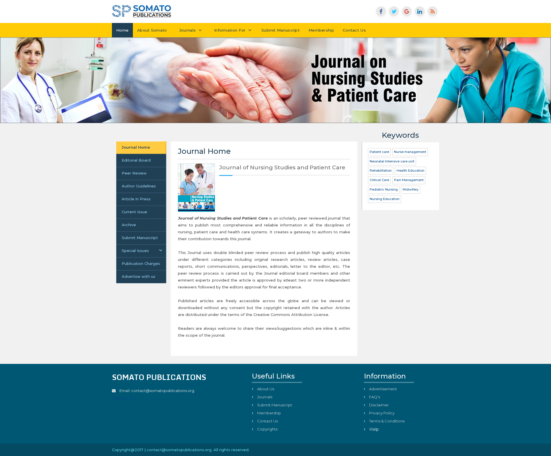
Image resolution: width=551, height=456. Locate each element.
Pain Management (409, 180)
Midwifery (410, 189)
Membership (321, 30)
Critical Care (379, 180)
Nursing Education (384, 199)
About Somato (152, 30)
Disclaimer (378, 405)
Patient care (379, 152)
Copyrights (267, 429)
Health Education (410, 170)
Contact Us (354, 30)
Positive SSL (124, 398)
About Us (265, 389)
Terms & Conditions (386, 421)
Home (122, 30)
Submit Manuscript (280, 30)
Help (373, 429)
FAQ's (374, 397)
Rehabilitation (381, 170)
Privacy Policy (381, 413)
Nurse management (410, 152)
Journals (186, 30)
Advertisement (382, 389)
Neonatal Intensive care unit (392, 161)
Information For (230, 30)
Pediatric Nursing (384, 189)
